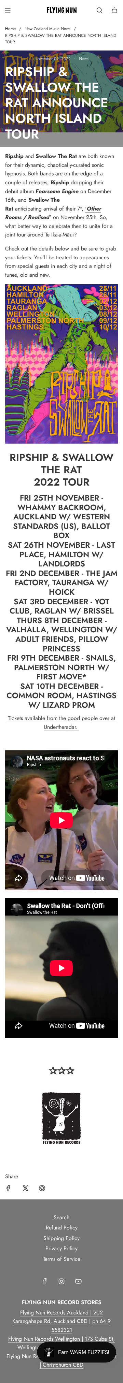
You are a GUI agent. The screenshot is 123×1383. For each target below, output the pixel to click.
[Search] (99, 10)
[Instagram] (61, 1281)
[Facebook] (44, 1281)
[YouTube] (78, 1281)
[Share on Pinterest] (42, 1189)
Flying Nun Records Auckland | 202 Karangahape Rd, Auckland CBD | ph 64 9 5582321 (61, 1321)
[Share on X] (25, 1189)
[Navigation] (7, 10)
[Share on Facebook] (8, 1189)
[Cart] (114, 10)
